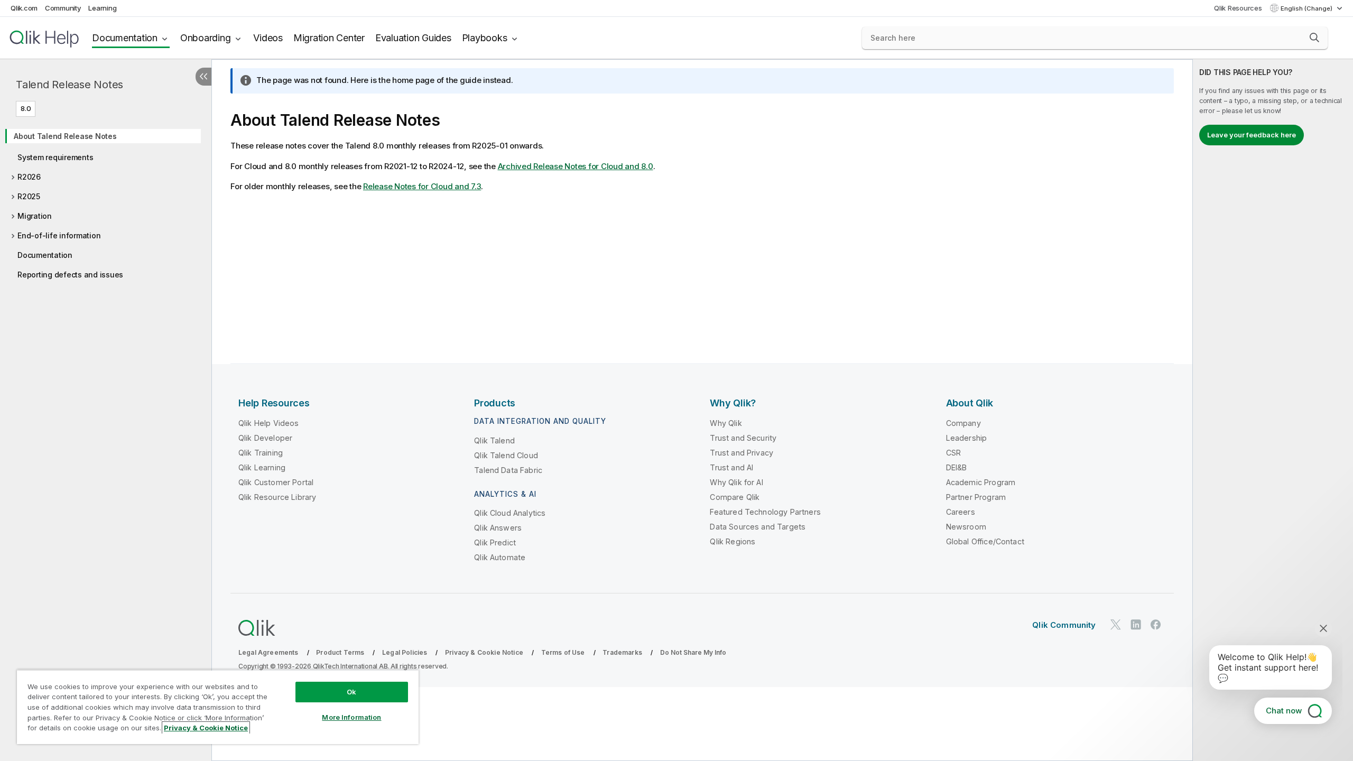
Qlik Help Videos (268, 423)
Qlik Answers (498, 527)
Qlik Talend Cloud (506, 455)
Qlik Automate (499, 557)
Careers (960, 511)
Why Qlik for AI (736, 482)
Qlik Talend (494, 440)
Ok (351, 692)
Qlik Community (1064, 625)
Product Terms (340, 652)
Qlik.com (24, 8)
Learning (102, 8)
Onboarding (205, 37)
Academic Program (981, 482)
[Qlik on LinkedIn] (1136, 624)
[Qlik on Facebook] (1156, 624)
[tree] (106, 201)
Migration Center (329, 37)
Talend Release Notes (69, 84)
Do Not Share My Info (693, 652)
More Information (351, 717)
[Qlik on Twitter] (1116, 624)
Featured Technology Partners (765, 511)
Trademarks (622, 652)
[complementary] (1273, 410)
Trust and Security (743, 437)
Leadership (966, 437)
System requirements (55, 157)
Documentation (124, 37)
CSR (953, 452)
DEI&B (956, 467)
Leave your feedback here (1251, 135)
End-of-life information (58, 235)
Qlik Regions (732, 541)
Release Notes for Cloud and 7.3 (422, 186)
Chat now (1284, 711)
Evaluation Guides (413, 37)
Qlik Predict (495, 542)
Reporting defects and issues (70, 274)
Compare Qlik (734, 497)
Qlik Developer (265, 437)
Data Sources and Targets (757, 526)
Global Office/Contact (985, 541)
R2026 (29, 176)
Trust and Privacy (741, 452)
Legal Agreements (268, 652)
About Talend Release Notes (65, 136)
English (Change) (1307, 8)
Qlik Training (260, 452)
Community (63, 8)
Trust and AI (731, 467)
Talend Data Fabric (508, 470)
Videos (268, 37)
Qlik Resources (1238, 8)
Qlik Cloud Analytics (509, 512)
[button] (1314, 37)
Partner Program (976, 497)
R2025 (28, 196)
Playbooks (484, 37)
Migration (34, 215)
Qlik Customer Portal (275, 482)
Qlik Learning (261, 467)
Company (963, 423)
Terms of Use (563, 652)
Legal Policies (404, 652)
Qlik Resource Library (277, 497)
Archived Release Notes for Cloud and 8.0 (575, 166)
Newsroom (966, 526)
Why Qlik (726, 423)
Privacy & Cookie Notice (484, 652)
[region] (218, 707)
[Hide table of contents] (203, 77)
